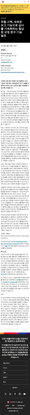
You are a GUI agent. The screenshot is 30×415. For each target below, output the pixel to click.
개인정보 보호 (21, 405)
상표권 (7, 405)
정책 (13, 405)
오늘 (5, 246)
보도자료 (3, 18)
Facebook (13, 282)
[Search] (25, 1)
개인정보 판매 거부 (13, 411)
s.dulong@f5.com (6, 62)
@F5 (17, 280)
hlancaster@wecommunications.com (12, 72)
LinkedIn (5, 282)
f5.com (3, 274)
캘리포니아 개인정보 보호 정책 (15, 408)
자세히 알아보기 (6, 11)
